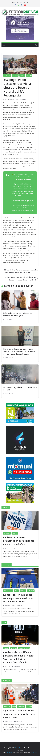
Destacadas (7, 75)
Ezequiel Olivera (20, 605)
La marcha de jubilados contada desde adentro (20, 388)
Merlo (16, 590)
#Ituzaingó (27, 179)
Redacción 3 (18, 548)
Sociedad (29, 75)
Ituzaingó (15, 75)
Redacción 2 (17, 666)
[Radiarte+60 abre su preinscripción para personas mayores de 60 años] (20, 520)
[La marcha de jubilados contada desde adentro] (20, 366)
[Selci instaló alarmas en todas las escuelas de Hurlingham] (20, 291)
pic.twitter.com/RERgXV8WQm (24, 201)
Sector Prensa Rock (24, 648)
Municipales (21, 706)
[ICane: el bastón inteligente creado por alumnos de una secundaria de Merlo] (20, 578)
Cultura (6, 648)
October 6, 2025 (27, 210)
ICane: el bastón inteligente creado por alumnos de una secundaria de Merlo (18, 598)
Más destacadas (8, 590)
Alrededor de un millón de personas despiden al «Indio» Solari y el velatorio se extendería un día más (18, 657)
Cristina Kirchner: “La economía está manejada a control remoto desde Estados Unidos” (21, 271)
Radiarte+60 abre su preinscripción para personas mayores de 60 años (18, 541)
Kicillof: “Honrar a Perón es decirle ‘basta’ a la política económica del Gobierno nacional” (20, 278)
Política (22, 75)
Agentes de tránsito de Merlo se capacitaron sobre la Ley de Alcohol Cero (19, 714)
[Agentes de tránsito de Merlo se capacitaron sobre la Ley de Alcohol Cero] (20, 694)
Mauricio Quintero (21, 99)
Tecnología (31, 590)
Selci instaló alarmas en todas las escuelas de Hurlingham (17, 314)
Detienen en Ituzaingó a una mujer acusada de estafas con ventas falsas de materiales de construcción (19, 351)
